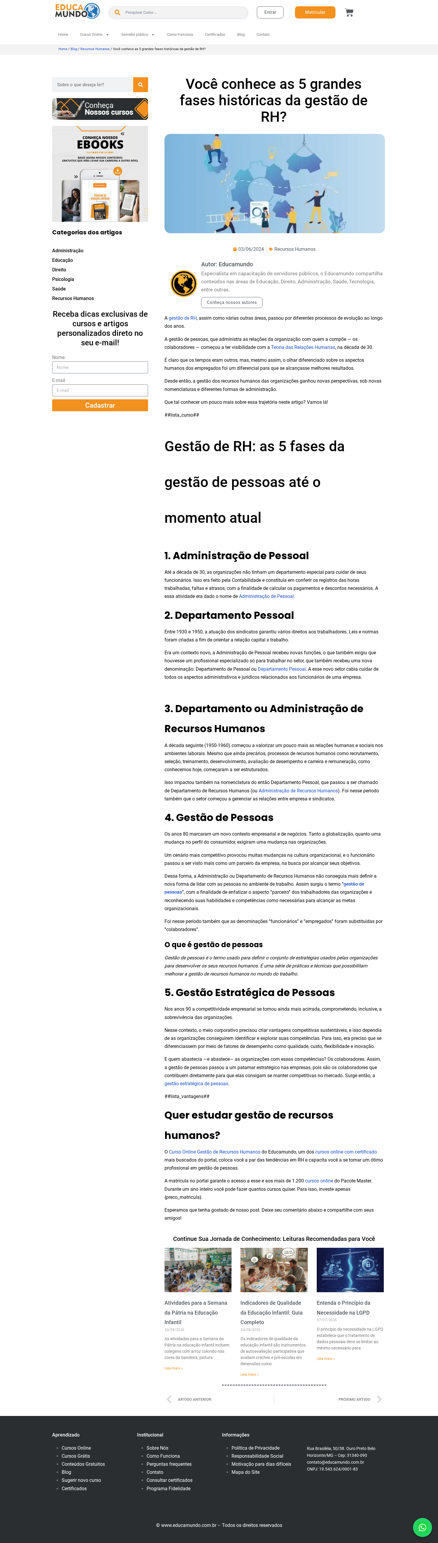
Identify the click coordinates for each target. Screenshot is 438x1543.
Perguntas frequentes (169, 1464)
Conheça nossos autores (232, 302)
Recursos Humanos (95, 49)
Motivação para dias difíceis (261, 1464)
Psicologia (63, 279)
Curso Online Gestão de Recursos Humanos (214, 1152)
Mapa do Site (246, 1472)
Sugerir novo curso (81, 1480)
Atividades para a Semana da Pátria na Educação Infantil (195, 1312)
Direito (59, 270)
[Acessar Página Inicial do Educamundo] (77, 11)
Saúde (59, 289)
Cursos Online (76, 1448)
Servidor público (134, 34)
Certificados (215, 34)
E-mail (58, 380)
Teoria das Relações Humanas (303, 347)
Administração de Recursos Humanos (298, 791)
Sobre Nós (157, 1448)
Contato (263, 34)
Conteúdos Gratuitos (83, 1464)
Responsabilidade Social (257, 1456)
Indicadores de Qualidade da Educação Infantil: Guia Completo (271, 1312)
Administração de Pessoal (266, 596)
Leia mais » (173, 1368)
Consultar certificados (169, 1480)
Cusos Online (91, 34)
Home (63, 34)
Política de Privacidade (255, 1448)
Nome (58, 357)
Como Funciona (180, 34)
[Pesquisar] (140, 84)
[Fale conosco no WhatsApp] (422, 1527)
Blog (241, 34)
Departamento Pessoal (282, 669)
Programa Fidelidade (168, 1488)
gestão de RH (183, 318)
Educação (62, 260)
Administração (67, 250)
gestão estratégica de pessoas (196, 1083)
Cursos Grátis (76, 1456)
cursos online (319, 1181)
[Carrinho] (349, 12)
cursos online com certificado (346, 1152)
